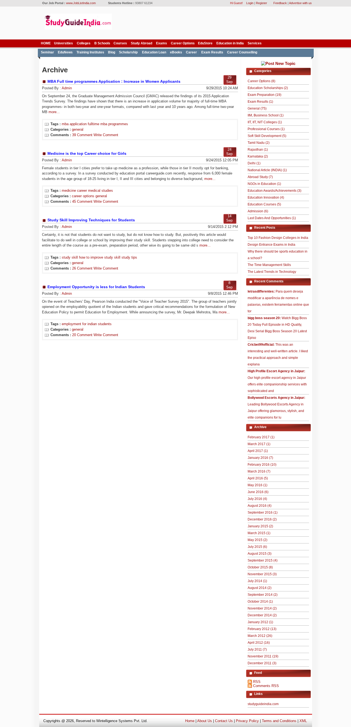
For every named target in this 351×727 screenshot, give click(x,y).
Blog (111, 52)
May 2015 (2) (257, 540)
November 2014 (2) (262, 608)
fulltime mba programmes (108, 124)
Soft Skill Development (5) (267, 136)
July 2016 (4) (257, 499)
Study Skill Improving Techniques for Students (91, 220)
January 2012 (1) (260, 622)
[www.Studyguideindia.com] (78, 28)
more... (53, 112)
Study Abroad (141, 43)
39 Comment (82, 135)
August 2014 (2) (259, 588)
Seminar (47, 52)
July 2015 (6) (257, 547)
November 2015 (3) (262, 574)
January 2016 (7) (260, 458)
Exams (161, 43)
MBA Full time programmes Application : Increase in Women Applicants (113, 81)
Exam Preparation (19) (264, 95)
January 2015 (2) (260, 526)
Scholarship (128, 52)
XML (303, 721)
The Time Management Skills (269, 265)
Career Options (183, 43)
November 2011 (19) (263, 656)
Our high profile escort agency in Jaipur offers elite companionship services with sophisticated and (277, 381)
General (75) (257, 108)
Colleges (83, 43)
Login (249, 3)
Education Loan (154, 52)
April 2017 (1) (258, 451)
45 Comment (82, 201)
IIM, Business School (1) (266, 115)
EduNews (65, 52)
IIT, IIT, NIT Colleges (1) (265, 122)
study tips (129, 257)
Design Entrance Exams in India (271, 245)
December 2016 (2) (262, 519)
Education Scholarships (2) (268, 88)
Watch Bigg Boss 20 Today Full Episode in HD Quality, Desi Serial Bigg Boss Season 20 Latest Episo (277, 328)
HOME (46, 43)
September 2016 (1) (263, 512)
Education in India (230, 43)
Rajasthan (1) (258, 149)
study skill (70, 257)
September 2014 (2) (263, 595)
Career (191, 52)
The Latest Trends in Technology (272, 272)
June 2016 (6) (258, 492)
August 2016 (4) (259, 506)
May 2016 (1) (257, 485)
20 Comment (82, 335)
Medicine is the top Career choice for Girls (86, 153)
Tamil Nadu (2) (259, 143)
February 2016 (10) (262, 464)
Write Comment (106, 135)
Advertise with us (300, 3)
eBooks (176, 52)
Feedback (280, 3)
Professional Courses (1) (266, 129)
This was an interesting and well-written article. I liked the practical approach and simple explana (278, 354)
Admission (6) (258, 211)
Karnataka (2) (258, 156)
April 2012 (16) (259, 643)
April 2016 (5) (258, 478)
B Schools (102, 43)
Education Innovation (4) (266, 197)
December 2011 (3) (262, 663)
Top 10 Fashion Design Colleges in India (278, 238)
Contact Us (224, 721)
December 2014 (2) (262, 615)
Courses (120, 43)
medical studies (100, 190)
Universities (63, 43)
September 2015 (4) (263, 560)
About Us (204, 721)
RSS (257, 682)
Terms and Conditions (279, 721)
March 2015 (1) (259, 533)
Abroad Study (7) (260, 177)
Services (255, 43)
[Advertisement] (214, 23)
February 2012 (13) (262, 629)
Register (261, 3)
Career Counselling (242, 52)
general (77, 129)
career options (83, 196)
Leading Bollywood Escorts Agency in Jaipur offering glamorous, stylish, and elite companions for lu (276, 407)
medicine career (74, 190)
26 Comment (82, 268)
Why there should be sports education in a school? (277, 255)
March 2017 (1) (259, 444)
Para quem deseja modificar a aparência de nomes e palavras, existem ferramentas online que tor (278, 301)
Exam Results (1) (260, 102)
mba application (74, 124)
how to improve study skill (99, 257)
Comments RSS (266, 686)
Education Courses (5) (264, 204)
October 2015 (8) (260, 567)
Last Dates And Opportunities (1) (272, 218)
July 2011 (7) (257, 649)
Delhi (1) (254, 163)
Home (189, 721)
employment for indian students (87, 324)
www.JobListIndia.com (81, 3)
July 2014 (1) (257, 581)
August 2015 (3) (259, 554)
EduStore (205, 43)
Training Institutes (90, 52)
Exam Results (212, 52)
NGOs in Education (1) (264, 184)
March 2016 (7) (259, 471)
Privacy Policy (247, 721)
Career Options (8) (261, 81)
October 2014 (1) (260, 601)
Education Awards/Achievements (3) (274, 191)
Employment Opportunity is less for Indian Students (96, 287)
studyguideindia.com (263, 704)
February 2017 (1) (261, 437)
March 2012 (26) (260, 636)
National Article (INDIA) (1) (267, 170)
